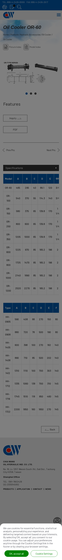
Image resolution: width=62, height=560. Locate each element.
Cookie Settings (44, 553)
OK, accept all (16, 553)
